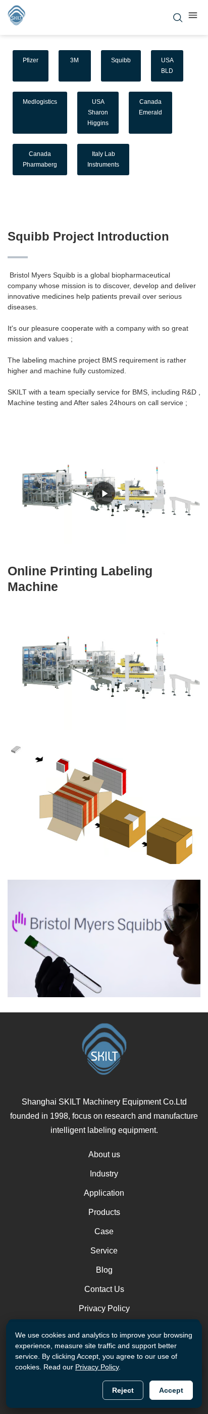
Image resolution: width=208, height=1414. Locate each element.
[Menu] (192, 17)
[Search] (177, 17)
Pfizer (30, 60)
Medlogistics (40, 101)
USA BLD (167, 65)
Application (104, 1193)
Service (104, 1250)
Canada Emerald (150, 107)
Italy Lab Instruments (103, 159)
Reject (123, 1390)
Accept (171, 1390)
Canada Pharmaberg (40, 159)
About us (104, 1154)
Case (104, 1231)
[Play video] (104, 493)
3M (74, 60)
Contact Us (104, 1289)
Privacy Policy (104, 1308)
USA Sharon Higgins (98, 112)
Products (104, 1212)
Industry (104, 1173)
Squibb (121, 60)
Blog (104, 1270)
